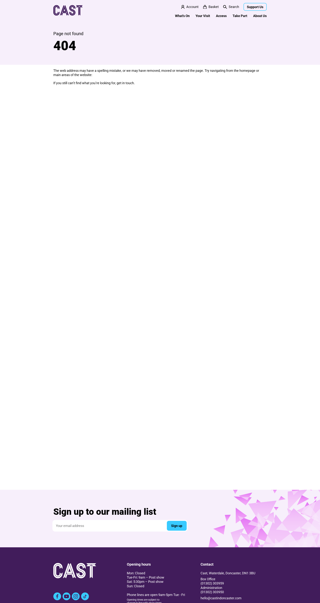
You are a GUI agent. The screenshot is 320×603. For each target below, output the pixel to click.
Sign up (176, 526)
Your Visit (203, 16)
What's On (182, 16)
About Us (260, 16)
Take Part (240, 16)
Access (221, 16)
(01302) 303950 (212, 592)
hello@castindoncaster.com (221, 598)
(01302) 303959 (212, 583)
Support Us (255, 7)
